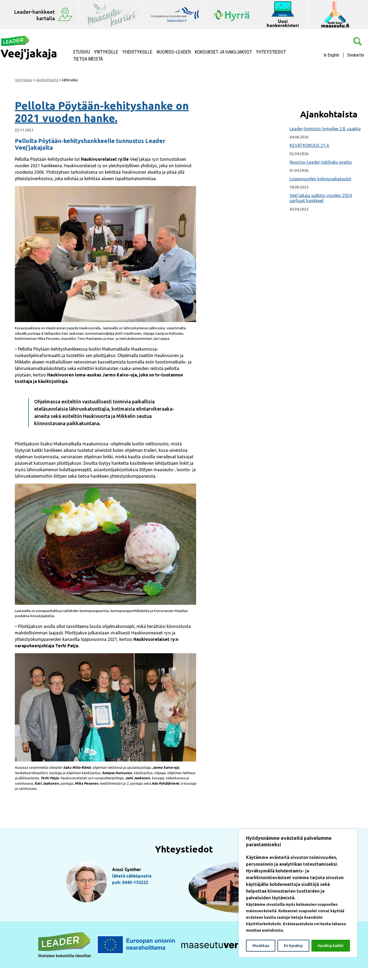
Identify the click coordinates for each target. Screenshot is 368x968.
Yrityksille (106, 52)
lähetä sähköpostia (131, 875)
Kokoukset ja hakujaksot (223, 52)
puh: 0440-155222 (130, 882)
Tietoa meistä (88, 59)
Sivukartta (355, 55)
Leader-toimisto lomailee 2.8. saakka (325, 128)
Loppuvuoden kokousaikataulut (320, 178)
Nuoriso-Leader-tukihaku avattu (321, 162)
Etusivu (81, 52)
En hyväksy (293, 945)
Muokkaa (260, 945)
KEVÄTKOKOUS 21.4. (309, 145)
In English (331, 55)
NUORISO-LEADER (174, 52)
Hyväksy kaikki (330, 945)
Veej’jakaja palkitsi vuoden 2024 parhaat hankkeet (321, 198)
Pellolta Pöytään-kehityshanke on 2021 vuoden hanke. (102, 112)
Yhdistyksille (137, 52)
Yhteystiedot (271, 52)
